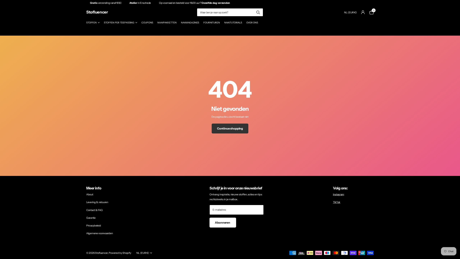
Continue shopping (230, 128)
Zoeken (258, 12)
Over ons (252, 22)
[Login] (363, 12)
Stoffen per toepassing (119, 22)
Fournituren (211, 22)
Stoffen (91, 22)
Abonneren (223, 222)
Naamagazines (190, 22)
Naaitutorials (233, 22)
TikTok (336, 202)
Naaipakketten (166, 22)
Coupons (147, 22)
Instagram (338, 194)
